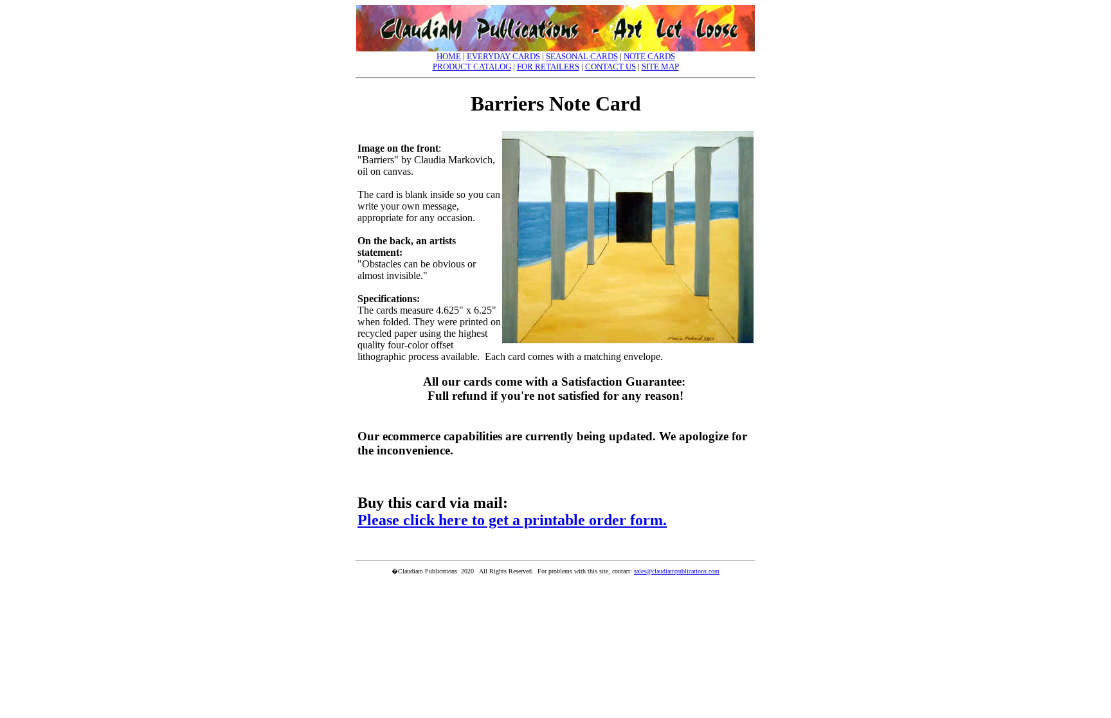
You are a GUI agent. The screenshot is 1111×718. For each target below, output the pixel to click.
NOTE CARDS (649, 56)
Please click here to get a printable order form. (512, 520)
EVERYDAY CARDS (503, 56)
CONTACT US (610, 66)
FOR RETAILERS (548, 66)
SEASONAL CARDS (582, 56)
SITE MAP (660, 66)
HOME (449, 56)
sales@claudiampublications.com (676, 571)
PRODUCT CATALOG (472, 66)
